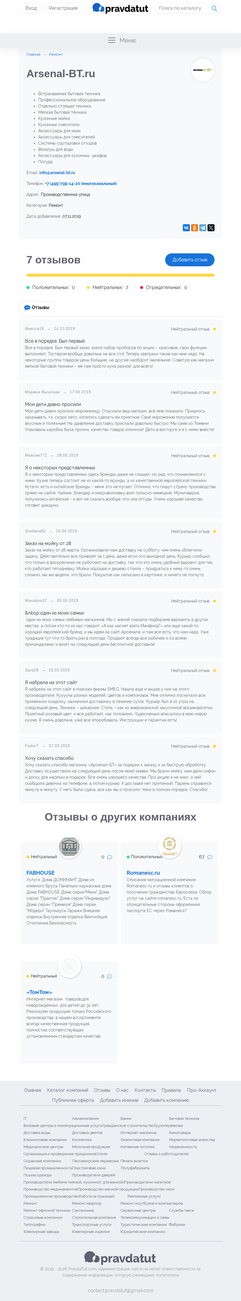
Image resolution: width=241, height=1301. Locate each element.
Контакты (145, 1090)
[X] (211, 227)
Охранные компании (42, 1161)
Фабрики (177, 1224)
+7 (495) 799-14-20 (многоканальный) (81, 183)
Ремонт (30, 1203)
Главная (32, 1090)
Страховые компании (43, 1217)
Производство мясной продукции (108, 1189)
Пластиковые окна (89, 1168)
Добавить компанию (166, 1100)
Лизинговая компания (139, 1139)
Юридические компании (142, 1231)
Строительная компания (94, 1217)
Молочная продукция (91, 1147)
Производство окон (157, 1189)
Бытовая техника (184, 1118)
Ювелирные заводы (41, 1231)
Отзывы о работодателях (166, 1154)
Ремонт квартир (86, 1203)
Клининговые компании (45, 1139)
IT (25, 1118)
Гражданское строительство (128, 1125)
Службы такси (181, 1210)
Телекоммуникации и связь (144, 1217)
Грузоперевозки (168, 1125)
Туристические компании (143, 1224)
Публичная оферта (73, 1100)
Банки (125, 1118)
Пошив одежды (37, 1175)
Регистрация (63, 8)
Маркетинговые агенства (192, 1139)
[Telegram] (202, 227)
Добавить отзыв (190, 259)
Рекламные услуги (144, 1196)
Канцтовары (180, 1132)
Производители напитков (147, 1182)
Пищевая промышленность (48, 1168)
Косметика (82, 1139)
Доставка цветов (87, 1132)
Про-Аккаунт (202, 1090)
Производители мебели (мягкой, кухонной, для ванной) (74, 1182)
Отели (101, 1154)
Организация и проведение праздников (60, 1154)
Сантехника (83, 1210)
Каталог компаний (67, 1090)
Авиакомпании (85, 1118)
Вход (31, 8)
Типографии (35, 1224)
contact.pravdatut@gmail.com (120, 1290)
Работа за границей (97, 1196)
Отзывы (102, 1090)
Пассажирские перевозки (95, 1161)
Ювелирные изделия (91, 1231)
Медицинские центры (43, 1147)
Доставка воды (37, 1132)
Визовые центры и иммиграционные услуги (63, 1125)
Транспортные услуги (91, 1224)
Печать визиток (134, 1161)
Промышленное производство (51, 1196)
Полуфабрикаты (135, 1168)
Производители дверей (94, 1175)
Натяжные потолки (137, 1147)
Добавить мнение (119, 1100)
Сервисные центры (137, 1210)
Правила (171, 1090)
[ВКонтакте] (186, 227)
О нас (122, 1090)
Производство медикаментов (51, 1189)
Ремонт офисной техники (47, 1210)
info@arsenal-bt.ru (57, 172)
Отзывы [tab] (40, 307)
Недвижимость (183, 1147)
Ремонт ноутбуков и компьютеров (151, 1203)
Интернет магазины (138, 1132)
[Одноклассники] (194, 227)
